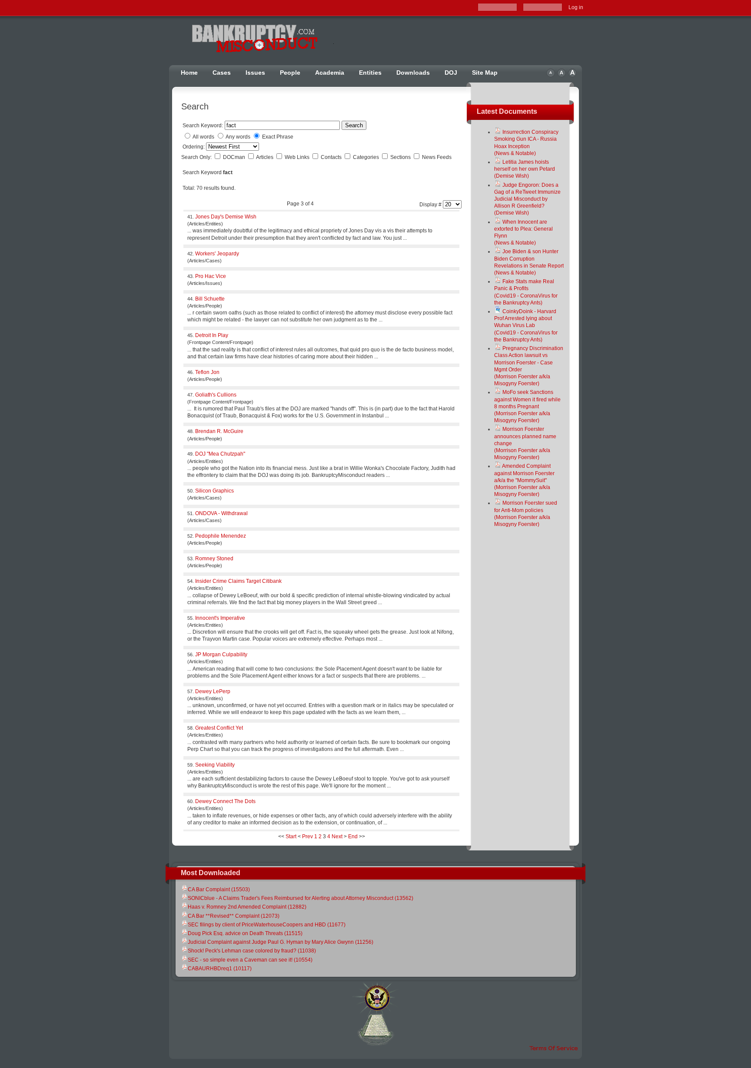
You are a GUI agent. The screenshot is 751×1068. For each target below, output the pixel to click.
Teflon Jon (207, 372)
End (353, 836)
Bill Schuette (210, 299)
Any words (238, 137)
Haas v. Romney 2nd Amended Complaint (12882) (247, 907)
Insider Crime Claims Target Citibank (238, 581)
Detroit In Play (211, 335)
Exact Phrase (277, 137)
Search (354, 125)
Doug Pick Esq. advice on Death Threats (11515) (245, 933)
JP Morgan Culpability (221, 654)
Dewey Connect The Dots (225, 801)
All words (203, 137)
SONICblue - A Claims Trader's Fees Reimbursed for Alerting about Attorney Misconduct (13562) (300, 898)
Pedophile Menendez (220, 536)
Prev (307, 836)
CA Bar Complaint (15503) (219, 889)
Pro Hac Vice (210, 276)
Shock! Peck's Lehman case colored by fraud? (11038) (252, 951)
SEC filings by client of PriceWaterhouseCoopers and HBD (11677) (267, 925)
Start (291, 836)
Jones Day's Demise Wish (225, 217)
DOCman (234, 157)
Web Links (298, 157)
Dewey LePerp (212, 691)
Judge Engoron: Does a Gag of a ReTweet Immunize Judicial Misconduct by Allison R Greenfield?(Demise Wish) (527, 199)
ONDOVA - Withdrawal (221, 513)
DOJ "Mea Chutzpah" (220, 454)
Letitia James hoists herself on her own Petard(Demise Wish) (524, 169)
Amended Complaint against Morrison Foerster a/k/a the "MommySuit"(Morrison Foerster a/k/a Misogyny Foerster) (524, 480)
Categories (366, 157)
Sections (401, 157)
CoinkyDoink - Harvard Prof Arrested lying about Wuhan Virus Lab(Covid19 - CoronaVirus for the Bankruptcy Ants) (526, 325)
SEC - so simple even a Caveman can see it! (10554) (250, 960)
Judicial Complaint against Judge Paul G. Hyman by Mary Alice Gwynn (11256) (280, 942)
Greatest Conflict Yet (219, 728)
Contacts (332, 157)
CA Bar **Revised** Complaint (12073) (233, 916)
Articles (265, 157)
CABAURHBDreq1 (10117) (220, 968)
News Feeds (437, 157)
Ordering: (194, 147)
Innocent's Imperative (220, 618)
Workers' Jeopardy (217, 254)
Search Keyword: (203, 125)
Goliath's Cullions (215, 395)
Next (337, 836)
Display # (431, 205)
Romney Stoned (214, 558)
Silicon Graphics (214, 491)
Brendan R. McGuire (219, 431)
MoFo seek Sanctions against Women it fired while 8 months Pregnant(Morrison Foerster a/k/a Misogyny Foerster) (527, 406)
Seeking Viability (215, 765)
